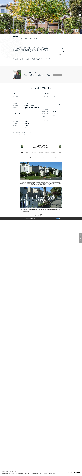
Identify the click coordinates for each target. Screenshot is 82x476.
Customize (71, 472)
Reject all (65, 472)
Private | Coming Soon (80, 238)
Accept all (77, 472)
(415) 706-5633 (32, 75)
